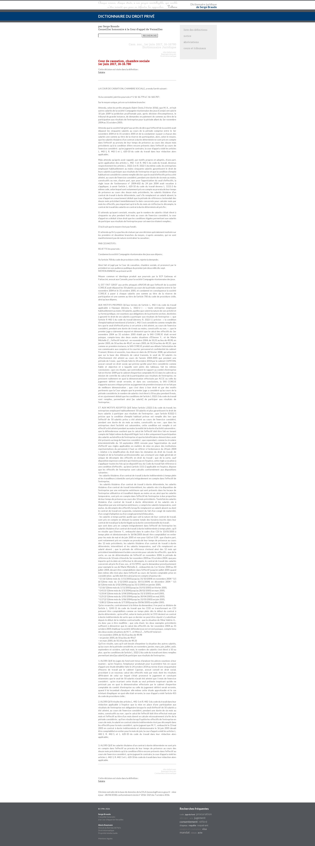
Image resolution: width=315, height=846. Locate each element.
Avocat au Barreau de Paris (109, 827)
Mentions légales (105, 838)
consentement (189, 821)
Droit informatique (106, 830)
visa (204, 829)
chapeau (184, 825)
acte (191, 818)
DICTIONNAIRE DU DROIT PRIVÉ (126, 16)
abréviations (191, 42)
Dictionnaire (197, 4)
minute (194, 832)
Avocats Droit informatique (168, 55)
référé (203, 821)
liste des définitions (195, 29)
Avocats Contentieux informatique (165, 772)
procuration (204, 814)
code (182, 814)
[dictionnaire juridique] (138, 5)
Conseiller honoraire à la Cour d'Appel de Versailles (110, 817)
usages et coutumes (190, 828)
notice (187, 35)
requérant (202, 825)
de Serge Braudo (206, 7)
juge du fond (190, 814)
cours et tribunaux (195, 48)
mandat (185, 832)
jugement (199, 817)
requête (192, 825)
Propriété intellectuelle (108, 833)
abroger (184, 817)
